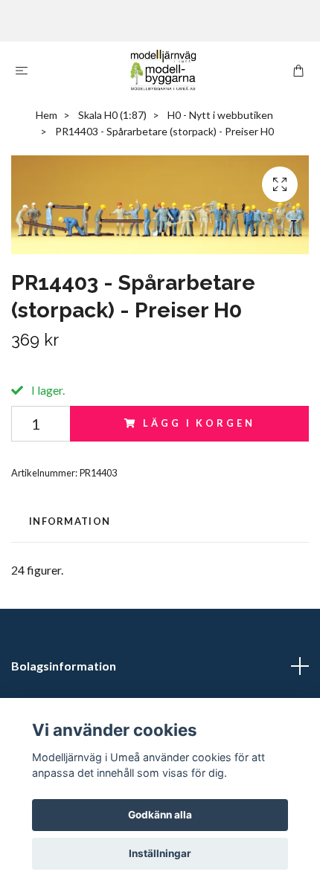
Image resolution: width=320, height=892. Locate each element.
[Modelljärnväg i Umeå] (163, 70)
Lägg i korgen (199, 423)
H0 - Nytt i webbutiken (220, 115)
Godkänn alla (160, 815)
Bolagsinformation (63, 666)
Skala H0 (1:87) (112, 115)
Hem (46, 115)
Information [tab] (69, 521)
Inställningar (160, 853)
